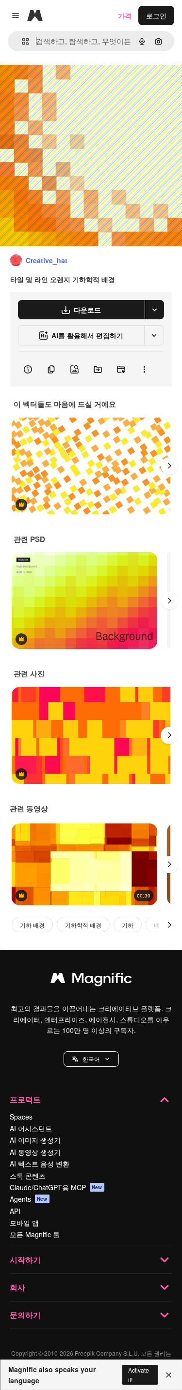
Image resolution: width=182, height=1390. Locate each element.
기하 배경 (32, 925)
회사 (17, 1287)
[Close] (169, 1375)
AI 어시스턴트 (31, 1128)
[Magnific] (91, 980)
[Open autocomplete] (21, 41)
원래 (56, 83)
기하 (127, 925)
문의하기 (25, 1314)
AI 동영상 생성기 (35, 1152)
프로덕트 (25, 1099)
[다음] (169, 466)
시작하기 (25, 1259)
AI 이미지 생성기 (35, 1140)
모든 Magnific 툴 (35, 1234)
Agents (29, 1199)
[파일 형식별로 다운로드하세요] (154, 309)
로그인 (156, 15)
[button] (91, 1059)
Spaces (21, 1116)
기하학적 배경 (83, 925)
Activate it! (138, 1374)
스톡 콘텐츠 (28, 1176)
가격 (125, 15)
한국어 (91, 1059)
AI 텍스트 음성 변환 (39, 1163)
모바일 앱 (24, 1222)
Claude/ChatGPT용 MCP (56, 1187)
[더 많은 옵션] (144, 369)
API (15, 1211)
